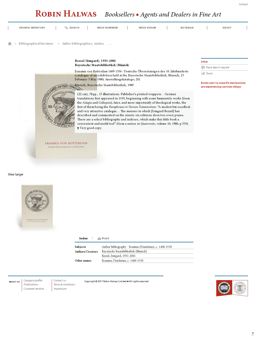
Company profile (33, 280)
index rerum (147, 28)
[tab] (84, 238)
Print (105, 238)
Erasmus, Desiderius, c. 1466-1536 (122, 260)
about (227, 28)
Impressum (60, 289)
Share (209, 73)
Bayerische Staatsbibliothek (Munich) (124, 251)
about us (14, 281)
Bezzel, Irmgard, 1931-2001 (119, 256)
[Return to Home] (11, 44)
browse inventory (32, 28)
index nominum (107, 28)
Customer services (34, 289)
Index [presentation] (83, 238)
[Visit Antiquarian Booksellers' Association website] (232, 288)
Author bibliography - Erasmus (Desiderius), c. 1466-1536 (137, 247)
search (74, 28)
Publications (31, 284)
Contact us (60, 280)
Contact (243, 4)
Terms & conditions (64, 284)
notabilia (187, 28)
